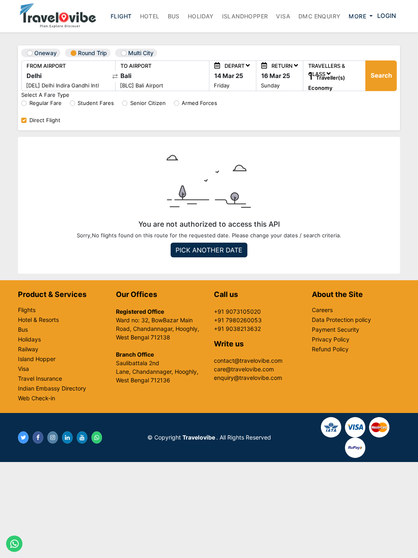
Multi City (140, 52)
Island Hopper (37, 359)
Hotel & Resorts (38, 320)
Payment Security (335, 330)
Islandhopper (245, 16)
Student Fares (96, 103)
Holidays (29, 339)
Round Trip (91, 52)
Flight (121, 16)
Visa (283, 16)
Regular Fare (45, 103)
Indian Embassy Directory (52, 388)
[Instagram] (52, 437)
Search (381, 75)
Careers (322, 310)
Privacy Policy (330, 339)
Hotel (150, 16)
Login (386, 16)
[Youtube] (82, 437)
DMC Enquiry (319, 16)
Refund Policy (330, 349)
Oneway (45, 52)
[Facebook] (38, 437)
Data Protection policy (341, 320)
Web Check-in (36, 398)
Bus (174, 16)
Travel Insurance (40, 379)
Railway (28, 349)
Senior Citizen (148, 103)
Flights (27, 310)
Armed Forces (199, 103)
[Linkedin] (67, 437)
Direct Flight (44, 120)
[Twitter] (23, 437)
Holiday (201, 16)
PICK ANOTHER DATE (209, 250)
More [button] (358, 16)
